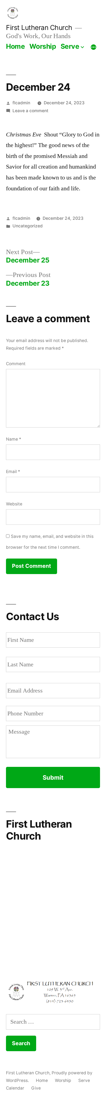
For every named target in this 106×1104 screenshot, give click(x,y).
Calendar (15, 1088)
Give (36, 1088)
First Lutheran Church (39, 27)
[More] (93, 47)
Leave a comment (30, 110)
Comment (16, 363)
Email (13, 471)
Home (15, 46)
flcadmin (21, 102)
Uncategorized (28, 225)
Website (14, 504)
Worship (42, 46)
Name (13, 439)
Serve (70, 46)
